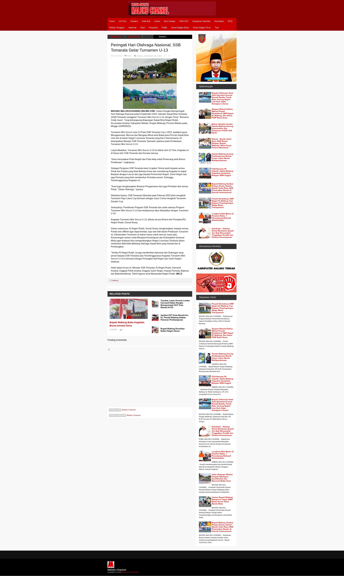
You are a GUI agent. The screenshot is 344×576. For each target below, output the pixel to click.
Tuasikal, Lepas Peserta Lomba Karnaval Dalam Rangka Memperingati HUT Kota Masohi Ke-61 (175, 304)
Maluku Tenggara (117, 27)
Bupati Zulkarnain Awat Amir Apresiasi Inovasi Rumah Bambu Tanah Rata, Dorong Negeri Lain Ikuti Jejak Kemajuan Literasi (222, 98)
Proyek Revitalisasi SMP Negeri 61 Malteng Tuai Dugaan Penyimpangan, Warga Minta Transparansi (223, 203)
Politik (164, 27)
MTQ (230, 21)
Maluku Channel (129, 410)
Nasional (132, 27)
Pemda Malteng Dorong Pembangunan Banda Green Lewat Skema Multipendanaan (222, 157)
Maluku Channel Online (130, 572)
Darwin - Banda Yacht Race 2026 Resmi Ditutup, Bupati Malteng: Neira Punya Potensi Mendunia (221, 143)
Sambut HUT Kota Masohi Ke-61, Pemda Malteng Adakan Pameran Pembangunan (175, 317)
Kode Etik (146, 21)
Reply (129, 56)
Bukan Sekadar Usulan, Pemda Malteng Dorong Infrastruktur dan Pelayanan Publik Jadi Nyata (222, 128)
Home (112, 21)
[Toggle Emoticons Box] (109, 349)
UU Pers (123, 21)
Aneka (157, 21)
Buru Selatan (169, 21)
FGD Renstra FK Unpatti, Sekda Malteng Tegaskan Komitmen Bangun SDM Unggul (222, 172)
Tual (216, 27)
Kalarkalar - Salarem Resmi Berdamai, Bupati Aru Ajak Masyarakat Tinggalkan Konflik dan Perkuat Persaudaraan (223, 233)
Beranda (116, 36)
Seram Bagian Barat (180, 27)
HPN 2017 (184, 21)
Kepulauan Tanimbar (201, 21)
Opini (142, 27)
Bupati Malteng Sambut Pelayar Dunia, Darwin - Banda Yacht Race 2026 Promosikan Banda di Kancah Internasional (222, 188)
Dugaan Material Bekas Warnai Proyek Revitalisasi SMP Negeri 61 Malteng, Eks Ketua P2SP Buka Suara (222, 113)
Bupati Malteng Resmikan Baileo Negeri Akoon (173, 329)
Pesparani (153, 27)
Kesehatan (219, 21)
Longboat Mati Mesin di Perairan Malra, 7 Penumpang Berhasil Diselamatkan (223, 217)
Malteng (134, 36)
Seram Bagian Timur (202, 27)
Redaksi (134, 21)
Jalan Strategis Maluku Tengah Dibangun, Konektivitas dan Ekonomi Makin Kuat (222, 477)
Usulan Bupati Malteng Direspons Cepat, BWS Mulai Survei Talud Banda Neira (222, 500)
